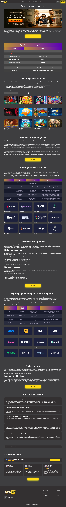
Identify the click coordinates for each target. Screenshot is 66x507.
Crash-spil (39, 92)
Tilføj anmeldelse (55, 459)
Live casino (25, 92)
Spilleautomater (54, 92)
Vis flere (33, 479)
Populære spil (10, 92)
